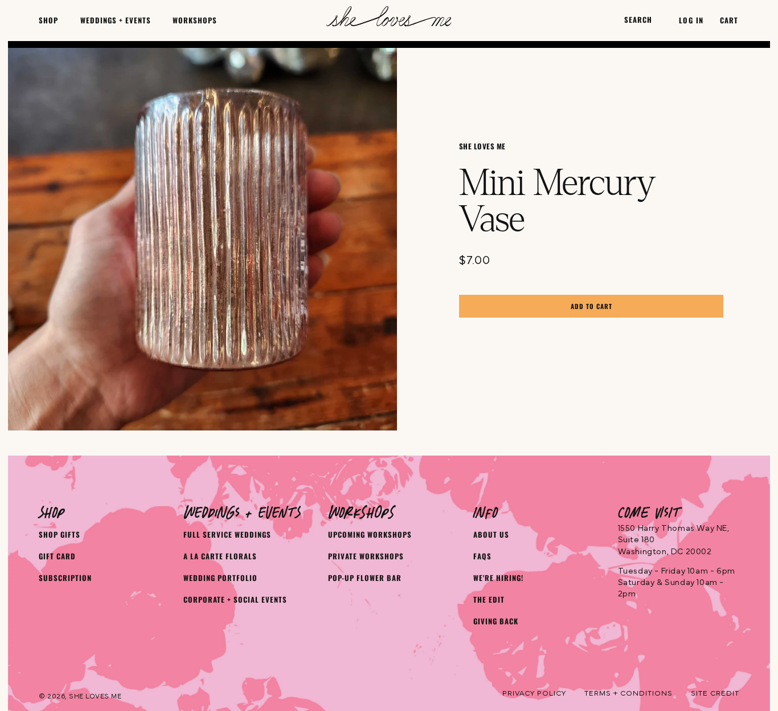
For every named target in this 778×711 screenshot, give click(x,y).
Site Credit (715, 693)
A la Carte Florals (220, 556)
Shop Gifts (59, 534)
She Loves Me (95, 696)
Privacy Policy (534, 693)
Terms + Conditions (628, 693)
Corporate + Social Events (235, 599)
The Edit (489, 599)
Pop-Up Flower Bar (365, 577)
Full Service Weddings (227, 534)
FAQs (482, 556)
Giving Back (495, 621)
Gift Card (57, 556)
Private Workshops (366, 556)
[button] (48, 20)
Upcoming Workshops (370, 534)
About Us (491, 534)
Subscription (65, 577)
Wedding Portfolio (220, 577)
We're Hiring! (498, 577)
